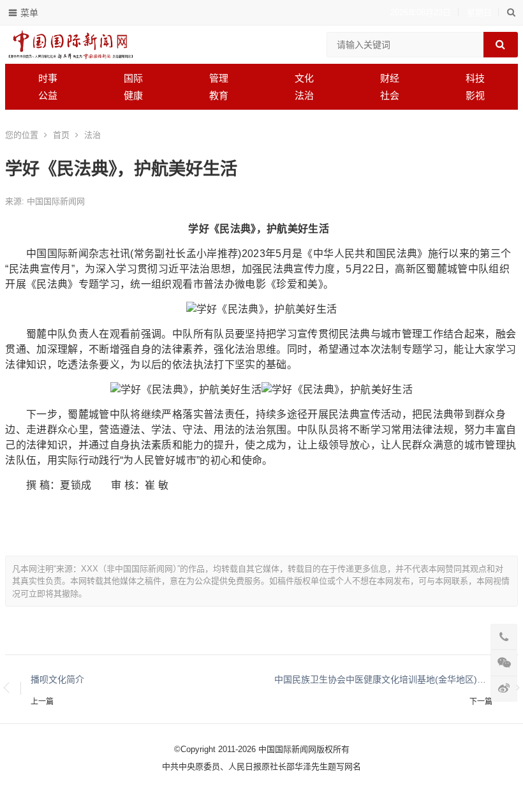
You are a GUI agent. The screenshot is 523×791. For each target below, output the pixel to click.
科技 (475, 78)
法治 (304, 95)
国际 (133, 78)
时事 (47, 78)
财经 (389, 78)
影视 (475, 95)
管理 (218, 78)
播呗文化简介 (57, 679)
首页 (61, 135)
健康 (133, 95)
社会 (389, 95)
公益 (47, 95)
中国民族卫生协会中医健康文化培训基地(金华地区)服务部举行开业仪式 (383, 679)
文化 (304, 78)
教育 (218, 95)
